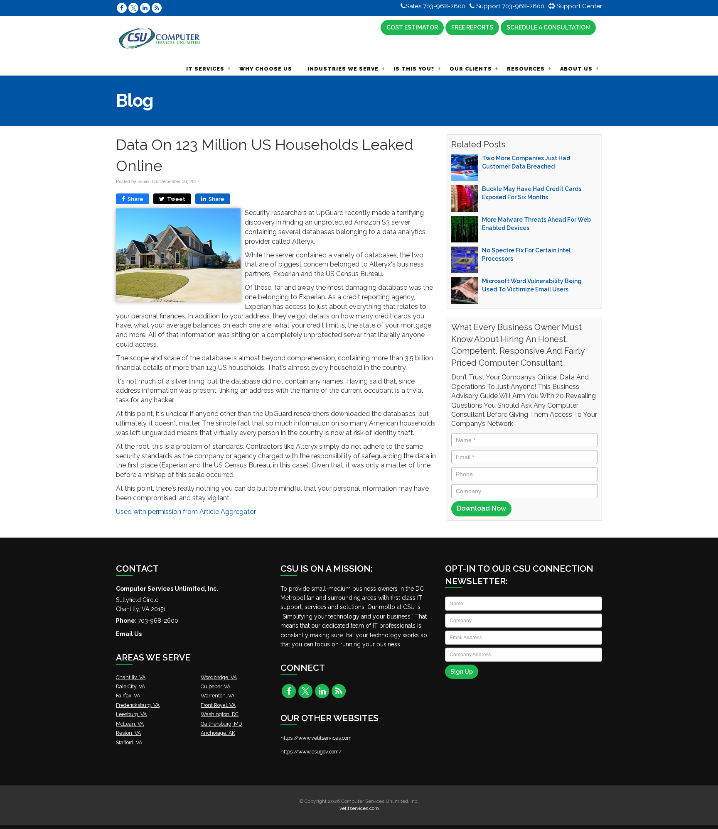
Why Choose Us (265, 69)
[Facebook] (122, 8)
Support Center (578, 6)
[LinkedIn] (145, 8)
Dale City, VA (130, 686)
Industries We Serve (343, 69)
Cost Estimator (412, 27)
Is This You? (413, 69)
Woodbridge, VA (219, 677)
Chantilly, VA (130, 677)
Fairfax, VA (128, 695)
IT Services (205, 69)
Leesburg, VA (131, 714)
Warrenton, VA (217, 695)
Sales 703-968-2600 (435, 6)
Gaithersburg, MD (221, 724)
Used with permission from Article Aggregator (186, 512)
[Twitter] (133, 8)
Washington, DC (220, 714)
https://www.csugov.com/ (311, 751)
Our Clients (471, 69)
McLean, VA (130, 724)
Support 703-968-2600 (509, 6)
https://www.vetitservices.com (316, 738)
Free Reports (472, 27)
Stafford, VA (129, 742)
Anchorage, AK (218, 733)
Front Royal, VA (218, 705)
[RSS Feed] (156, 8)
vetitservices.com (359, 808)
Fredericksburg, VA (138, 705)
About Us (576, 69)
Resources (526, 69)
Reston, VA (128, 733)
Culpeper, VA (215, 686)
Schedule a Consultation (548, 27)
